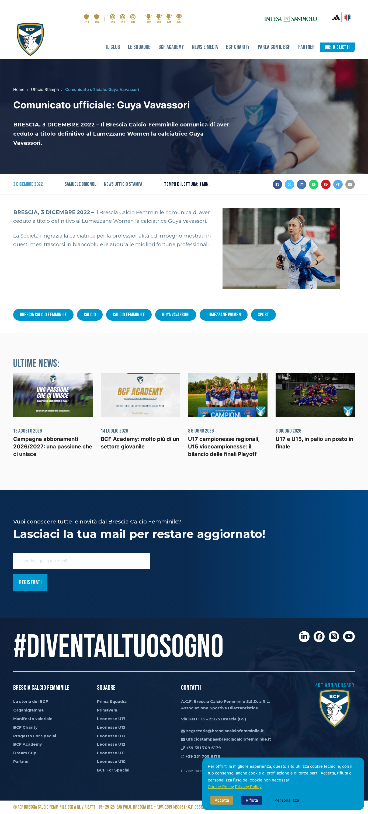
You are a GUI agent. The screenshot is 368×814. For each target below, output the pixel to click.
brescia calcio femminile (43, 315)
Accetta (222, 800)
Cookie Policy (221, 786)
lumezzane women (223, 315)
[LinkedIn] (301, 184)
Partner (306, 47)
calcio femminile (129, 315)
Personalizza (287, 800)
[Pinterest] (326, 184)
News (109, 184)
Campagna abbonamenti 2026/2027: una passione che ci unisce (52, 446)
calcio (90, 315)
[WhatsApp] (313, 184)
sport (263, 315)
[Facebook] (277, 184)
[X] (289, 184)
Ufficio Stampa (45, 89)
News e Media (205, 47)
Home (19, 89)
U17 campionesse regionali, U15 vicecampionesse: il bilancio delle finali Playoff (223, 446)
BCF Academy (171, 47)
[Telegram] (338, 184)
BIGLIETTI (341, 47)
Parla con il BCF (274, 47)
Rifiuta (252, 800)
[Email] (350, 184)
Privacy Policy (248, 786)
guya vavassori (175, 315)
